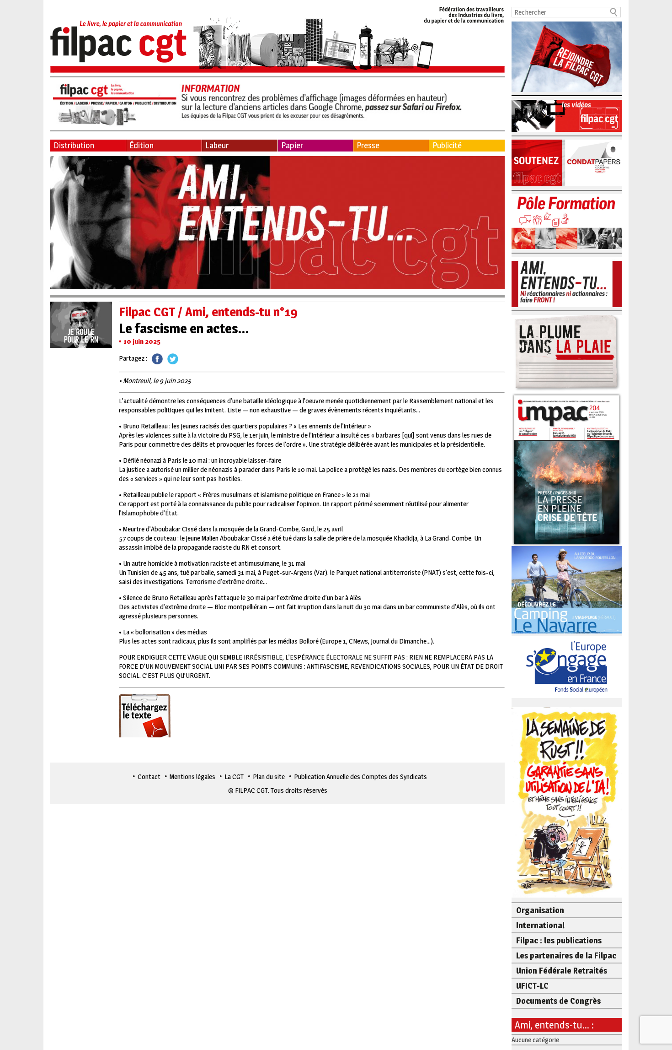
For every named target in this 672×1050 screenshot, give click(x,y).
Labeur (217, 145)
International (540, 925)
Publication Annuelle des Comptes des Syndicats (360, 776)
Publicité (447, 145)
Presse (368, 145)
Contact (149, 776)
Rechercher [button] (614, 12)
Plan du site (269, 776)
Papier (292, 145)
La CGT (234, 776)
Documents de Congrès (558, 1001)
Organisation (540, 910)
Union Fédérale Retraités (561, 970)
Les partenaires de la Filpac (566, 955)
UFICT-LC (532, 985)
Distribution (73, 145)
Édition (141, 145)
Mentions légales (192, 776)
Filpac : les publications (559, 940)
